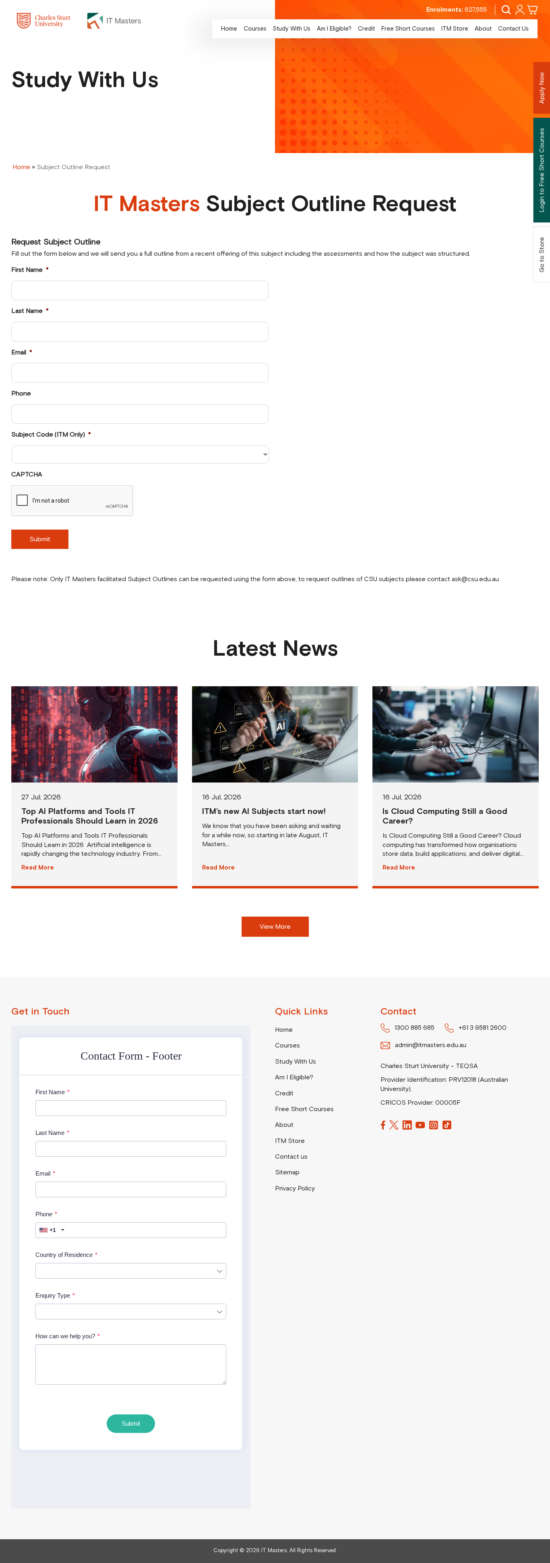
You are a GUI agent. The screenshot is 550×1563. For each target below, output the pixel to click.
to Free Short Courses (542, 170)
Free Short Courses (408, 29)
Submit (39, 539)
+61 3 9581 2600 (483, 1028)
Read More (37, 868)
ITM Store (454, 29)
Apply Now (542, 88)
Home (229, 29)
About (483, 29)
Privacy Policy (295, 1188)
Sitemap (287, 1172)
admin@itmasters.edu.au (430, 1045)
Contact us (291, 1156)
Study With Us (291, 29)
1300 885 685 (414, 1028)
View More (275, 926)
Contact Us (513, 29)
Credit (366, 29)
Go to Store (542, 254)
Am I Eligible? (334, 29)
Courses (255, 29)
